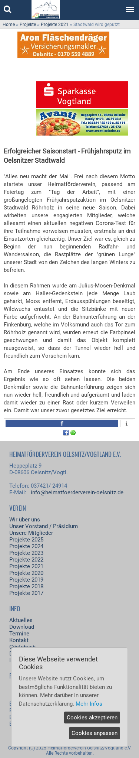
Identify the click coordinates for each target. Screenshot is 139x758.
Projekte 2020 (26, 573)
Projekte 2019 (26, 579)
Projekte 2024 (26, 546)
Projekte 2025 (26, 539)
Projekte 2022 (26, 559)
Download (21, 627)
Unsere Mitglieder (31, 533)
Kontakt (19, 640)
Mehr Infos (89, 703)
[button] (62, 423)
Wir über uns (24, 519)
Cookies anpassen (95, 733)
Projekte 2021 (55, 24)
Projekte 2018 (26, 586)
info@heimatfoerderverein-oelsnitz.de (77, 492)
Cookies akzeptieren (92, 717)
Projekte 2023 (26, 553)
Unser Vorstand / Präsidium (43, 526)
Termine (19, 633)
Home (9, 24)
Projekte (28, 24)
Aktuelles (21, 620)
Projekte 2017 (26, 593)
